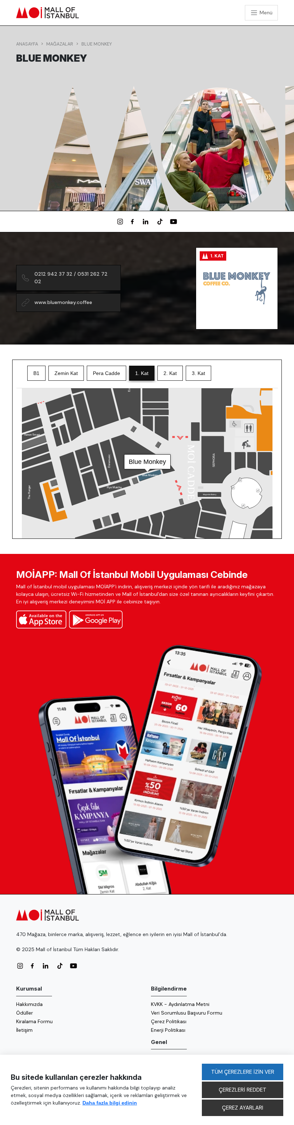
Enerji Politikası (168, 1030)
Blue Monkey (96, 44)
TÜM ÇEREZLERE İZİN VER (242, 1072)
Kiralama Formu (34, 1021)
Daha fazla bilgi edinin (109, 1103)
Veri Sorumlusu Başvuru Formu (186, 1013)
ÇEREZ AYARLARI (242, 1107)
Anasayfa (27, 44)
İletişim (24, 1030)
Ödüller (24, 1013)
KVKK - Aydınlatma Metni (180, 1004)
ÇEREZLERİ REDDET (242, 1089)
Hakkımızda (29, 1004)
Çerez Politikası (168, 1021)
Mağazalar (59, 44)
